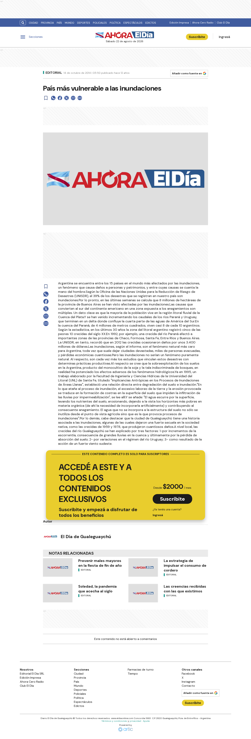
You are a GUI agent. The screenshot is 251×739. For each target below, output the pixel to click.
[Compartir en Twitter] (66, 98)
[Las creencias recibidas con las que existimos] (143, 593)
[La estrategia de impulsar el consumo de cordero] (143, 567)
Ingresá (224, 37)
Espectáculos (132, 22)
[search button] (23, 22)
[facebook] (60, 98)
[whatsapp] (53, 98)
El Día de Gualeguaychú (86, 536)
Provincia (47, 22)
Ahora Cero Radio (203, 22)
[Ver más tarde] (46, 98)
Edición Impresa (179, 22)
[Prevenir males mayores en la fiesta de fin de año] (57, 567)
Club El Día (223, 22)
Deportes (83, 22)
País (59, 22)
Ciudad (33, 22)
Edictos (150, 22)
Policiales (100, 22)
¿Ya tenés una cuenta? (167, 512)
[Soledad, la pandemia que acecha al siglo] (57, 593)
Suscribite (197, 37)
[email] (73, 98)
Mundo (69, 22)
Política (115, 22)
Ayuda (146, 721)
